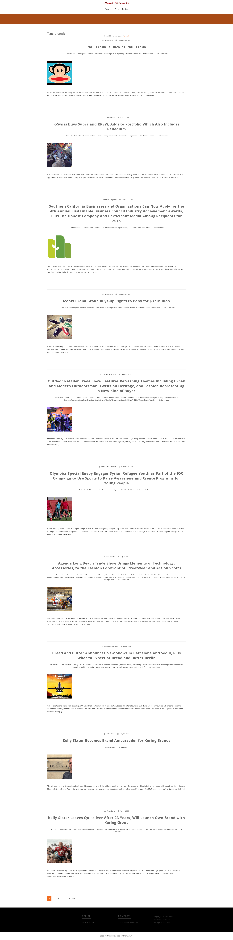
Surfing (137, 577)
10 (69, 898)
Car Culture (81, 575)
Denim (98, 397)
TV (176, 829)
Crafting (83, 308)
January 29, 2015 (127, 374)
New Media (169, 397)
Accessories (71, 54)
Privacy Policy (121, 9)
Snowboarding (84, 400)
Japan (122, 665)
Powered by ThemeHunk (123, 936)
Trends (150, 54)
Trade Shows (143, 400)
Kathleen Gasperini (109, 199)
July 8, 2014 (127, 646)
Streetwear (136, 54)
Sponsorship (134, 227)
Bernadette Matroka (108, 467)
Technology (163, 577)
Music (67, 577)
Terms (108, 9)
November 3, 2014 (127, 467)
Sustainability (145, 227)
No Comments (162, 54)
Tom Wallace (110, 556)
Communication (75, 227)
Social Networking (79, 667)
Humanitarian (106, 227)
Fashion (90, 54)
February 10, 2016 (124, 40)
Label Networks (106, 936)
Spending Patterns (124, 54)
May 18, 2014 (124, 734)
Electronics (116, 575)
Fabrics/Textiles (113, 397)
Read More (116, 104)
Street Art (121, 577)
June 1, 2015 (124, 117)
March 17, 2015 (127, 199)
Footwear (87, 136)
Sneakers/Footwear (116, 136)
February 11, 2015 (124, 294)
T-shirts (144, 54)
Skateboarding (103, 136)
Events (97, 227)
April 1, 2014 (124, 811)
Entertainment (88, 227)
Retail (114, 54)
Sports (108, 400)
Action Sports (81, 54)
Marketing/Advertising (103, 54)
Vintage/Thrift (109, 580)
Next (73, 898)
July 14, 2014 (125, 556)
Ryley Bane (109, 40)
